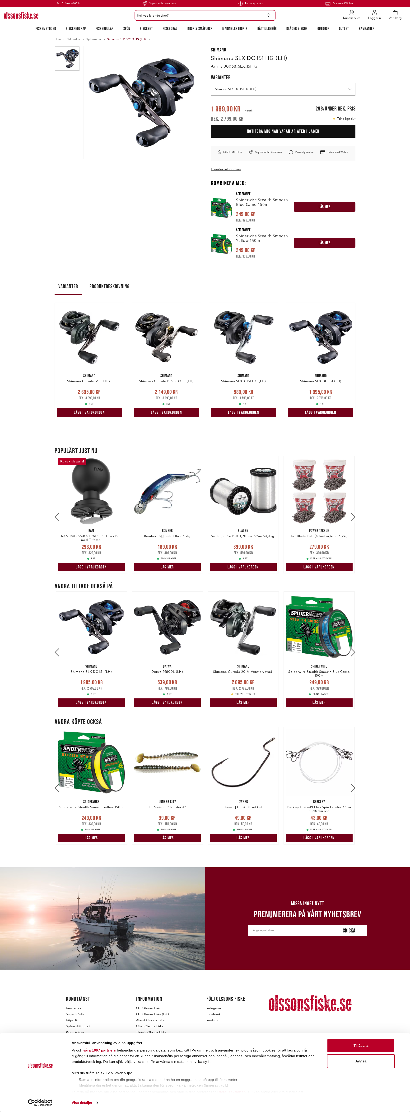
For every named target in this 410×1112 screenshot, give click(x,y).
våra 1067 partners (99, 1050)
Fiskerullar (104, 28)
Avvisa (360, 1061)
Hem (58, 39)
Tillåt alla (361, 1045)
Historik (248, 110)
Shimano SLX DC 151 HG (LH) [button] (235, 89)
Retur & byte (75, 1032)
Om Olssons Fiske (148, 1008)
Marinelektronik (234, 28)
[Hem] (21, 15)
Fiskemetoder (46, 28)
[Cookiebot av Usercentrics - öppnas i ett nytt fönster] (40, 1102)
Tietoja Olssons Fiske (151, 1032)
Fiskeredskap (76, 28)
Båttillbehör (267, 28)
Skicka (349, 930)
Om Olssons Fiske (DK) (152, 1014)
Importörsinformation (226, 169)
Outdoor (323, 28)
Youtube (212, 1020)
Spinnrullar (93, 39)
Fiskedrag (170, 28)
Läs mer (167, 567)
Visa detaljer (82, 1103)
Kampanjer (366, 28)
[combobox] (204, 15)
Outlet (344, 28)
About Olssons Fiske (150, 1020)
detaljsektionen (232, 1092)
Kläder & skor (297, 28)
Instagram (213, 1008)
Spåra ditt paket (78, 1026)
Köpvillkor (73, 1020)
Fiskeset (146, 28)
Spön (126, 28)
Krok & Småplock (200, 28)
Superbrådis (75, 1014)
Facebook (213, 1014)
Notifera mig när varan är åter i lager (283, 131)
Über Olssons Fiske (149, 1026)
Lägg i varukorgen (89, 412)
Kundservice (75, 1008)
